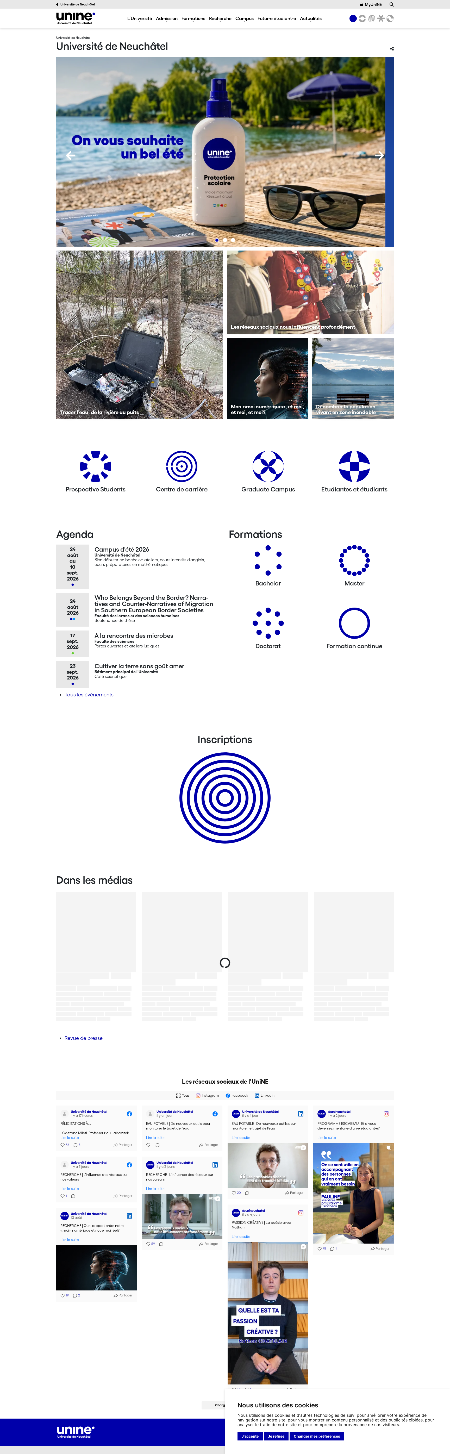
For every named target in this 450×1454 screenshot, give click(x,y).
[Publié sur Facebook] (129, 1114)
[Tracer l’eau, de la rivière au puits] (139, 335)
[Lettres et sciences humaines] (361, 18)
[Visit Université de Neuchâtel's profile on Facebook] (65, 1114)
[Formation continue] (354, 625)
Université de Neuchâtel (77, 4)
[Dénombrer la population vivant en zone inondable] (353, 378)
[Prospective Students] (95, 468)
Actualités (311, 18)
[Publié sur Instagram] (386, 1114)
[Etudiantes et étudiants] (354, 468)
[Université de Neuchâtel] (75, 18)
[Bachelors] (268, 562)
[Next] (379, 155)
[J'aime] (148, 1145)
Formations (193, 18)
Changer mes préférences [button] (317, 1436)
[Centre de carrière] (182, 468)
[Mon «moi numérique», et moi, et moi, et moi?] (268, 378)
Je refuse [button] (276, 1436)
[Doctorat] (268, 625)
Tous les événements (89, 694)
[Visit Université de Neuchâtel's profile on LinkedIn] (237, 1114)
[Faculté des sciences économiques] (389, 18)
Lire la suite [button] (69, 1138)
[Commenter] (156, 1145)
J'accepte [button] (250, 1436)
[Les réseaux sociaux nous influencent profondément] (310, 292)
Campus (244, 18)
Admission (167, 18)
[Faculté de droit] (380, 18)
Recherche (220, 18)
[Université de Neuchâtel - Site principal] (75, 1431)
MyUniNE (373, 4)
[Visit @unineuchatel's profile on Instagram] (322, 1114)
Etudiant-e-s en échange (224, 789)
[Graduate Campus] (268, 468)
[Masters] (354, 562)
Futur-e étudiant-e (277, 18)
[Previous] (70, 155)
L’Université (139, 18)
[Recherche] (392, 4)
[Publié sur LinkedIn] (301, 1114)
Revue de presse (84, 1038)
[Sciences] (371, 18)
